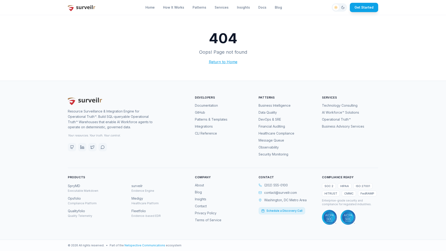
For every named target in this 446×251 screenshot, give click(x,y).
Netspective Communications (145, 245)
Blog (278, 7)
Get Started (364, 7)
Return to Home (223, 61)
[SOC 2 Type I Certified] (329, 217)
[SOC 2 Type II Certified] (348, 217)
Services (222, 7)
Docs (262, 7)
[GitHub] (72, 147)
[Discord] (102, 147)
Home (150, 7)
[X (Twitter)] (92, 147)
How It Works (173, 7)
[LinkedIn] (82, 147)
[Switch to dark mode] (339, 7)
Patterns (199, 7)
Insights (243, 7)
